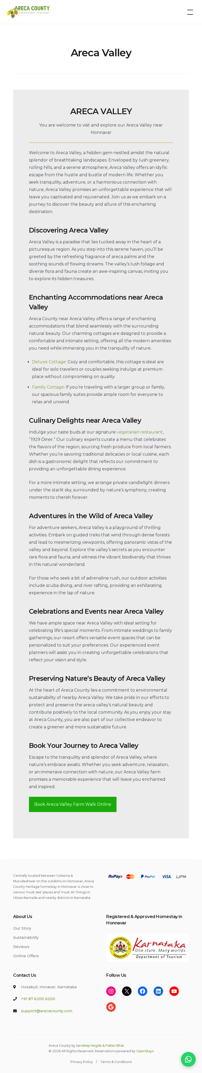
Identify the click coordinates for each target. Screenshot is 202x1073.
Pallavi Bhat (114, 1045)
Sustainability (26, 937)
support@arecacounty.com (46, 1011)
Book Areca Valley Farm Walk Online (72, 804)
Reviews (21, 946)
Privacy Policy (81, 1062)
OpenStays (145, 1051)
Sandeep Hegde (89, 1045)
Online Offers (26, 956)
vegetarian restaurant (140, 432)
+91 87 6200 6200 (38, 998)
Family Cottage (48, 387)
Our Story (22, 928)
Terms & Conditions (116, 1062)
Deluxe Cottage (49, 361)
